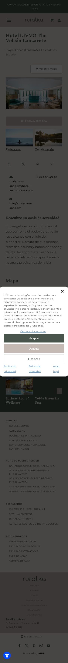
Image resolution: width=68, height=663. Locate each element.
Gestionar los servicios (33, 331)
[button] (62, 291)
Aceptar (34, 338)
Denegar (34, 348)
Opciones (34, 358)
